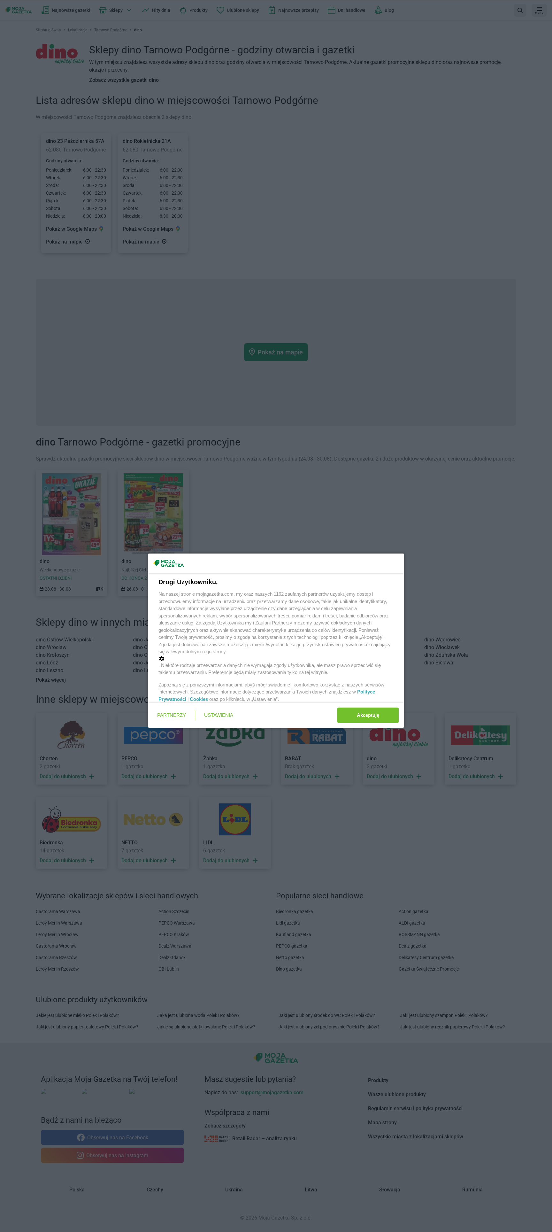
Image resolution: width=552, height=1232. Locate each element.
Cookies (199, 699)
